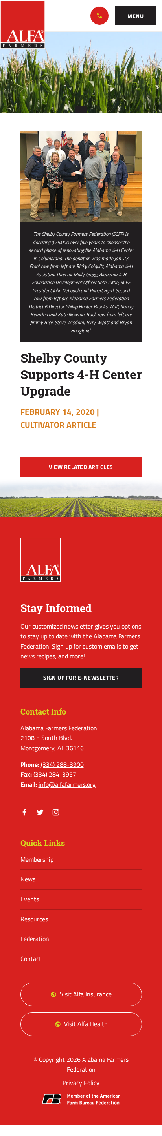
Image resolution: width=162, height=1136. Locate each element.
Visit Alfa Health (86, 1023)
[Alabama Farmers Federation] (40, 560)
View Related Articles (81, 467)
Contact (30, 958)
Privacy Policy (81, 1082)
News (27, 879)
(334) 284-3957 (54, 774)
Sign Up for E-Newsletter (81, 677)
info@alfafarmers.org (67, 784)
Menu (135, 16)
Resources (34, 919)
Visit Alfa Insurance (86, 994)
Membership (36, 859)
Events (29, 899)
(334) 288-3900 (99, 15)
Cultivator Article (58, 424)
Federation (34, 938)
